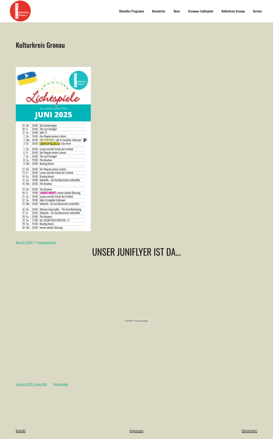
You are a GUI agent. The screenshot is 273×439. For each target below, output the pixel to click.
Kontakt (21, 430)
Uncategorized (46, 242)
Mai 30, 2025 (24, 242)
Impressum (136, 430)
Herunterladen (61, 384)
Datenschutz (249, 430)
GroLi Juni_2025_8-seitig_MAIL (31, 384)
